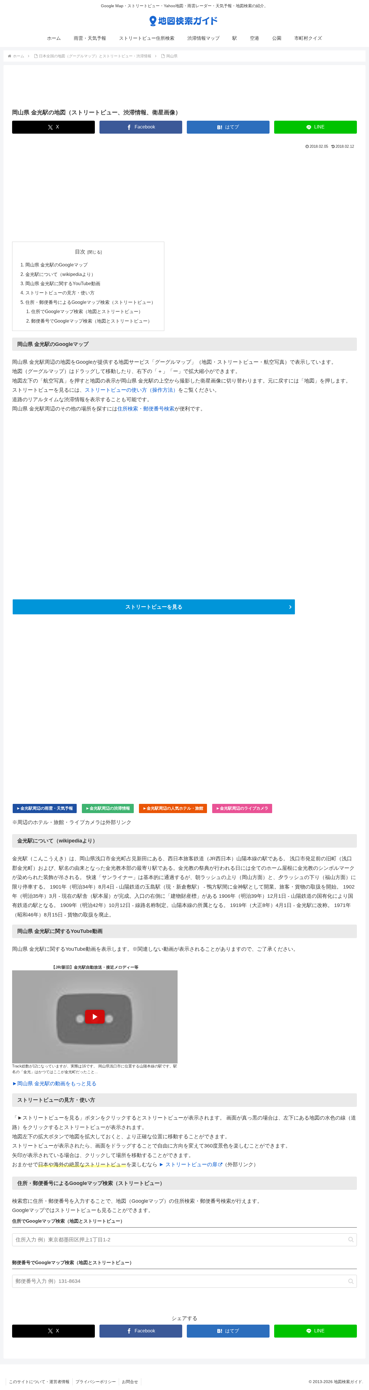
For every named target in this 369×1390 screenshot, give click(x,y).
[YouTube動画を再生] (95, 1016)
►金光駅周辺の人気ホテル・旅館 (173, 808)
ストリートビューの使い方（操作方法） (131, 390)
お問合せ (130, 1381)
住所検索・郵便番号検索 (145, 409)
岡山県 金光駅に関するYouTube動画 (62, 283)
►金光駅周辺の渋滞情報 (108, 808)
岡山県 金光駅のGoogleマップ (56, 264)
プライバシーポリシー (96, 1381)
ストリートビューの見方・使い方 (60, 292)
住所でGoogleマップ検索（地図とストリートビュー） (87, 311)
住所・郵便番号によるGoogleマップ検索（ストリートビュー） (90, 302)
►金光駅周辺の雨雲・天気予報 (44, 808)
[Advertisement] (184, 89)
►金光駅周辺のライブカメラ (242, 808)
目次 (80, 252)
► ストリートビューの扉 (188, 1164)
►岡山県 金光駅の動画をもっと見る (54, 1083)
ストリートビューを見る (153, 607)
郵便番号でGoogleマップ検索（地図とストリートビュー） (91, 320)
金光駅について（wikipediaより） (60, 274)
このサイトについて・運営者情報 (39, 1381)
